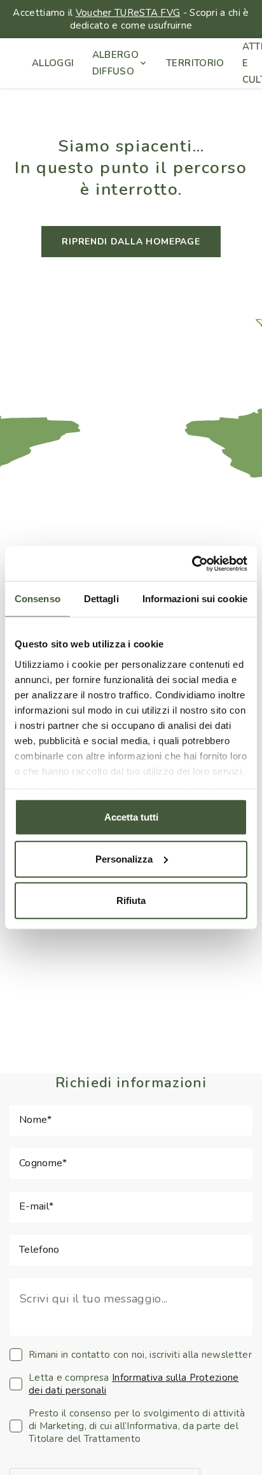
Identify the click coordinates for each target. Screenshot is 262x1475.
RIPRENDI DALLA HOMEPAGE (131, 242)
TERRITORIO (195, 63)
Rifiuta (131, 900)
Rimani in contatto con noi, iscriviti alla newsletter (140, 1354)
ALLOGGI (53, 63)
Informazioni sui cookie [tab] (194, 598)
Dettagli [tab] (101, 598)
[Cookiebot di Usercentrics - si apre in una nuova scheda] (191, 563)
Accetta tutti (131, 817)
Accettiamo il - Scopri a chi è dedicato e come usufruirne (131, 19)
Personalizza (124, 858)
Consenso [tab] (37, 598)
